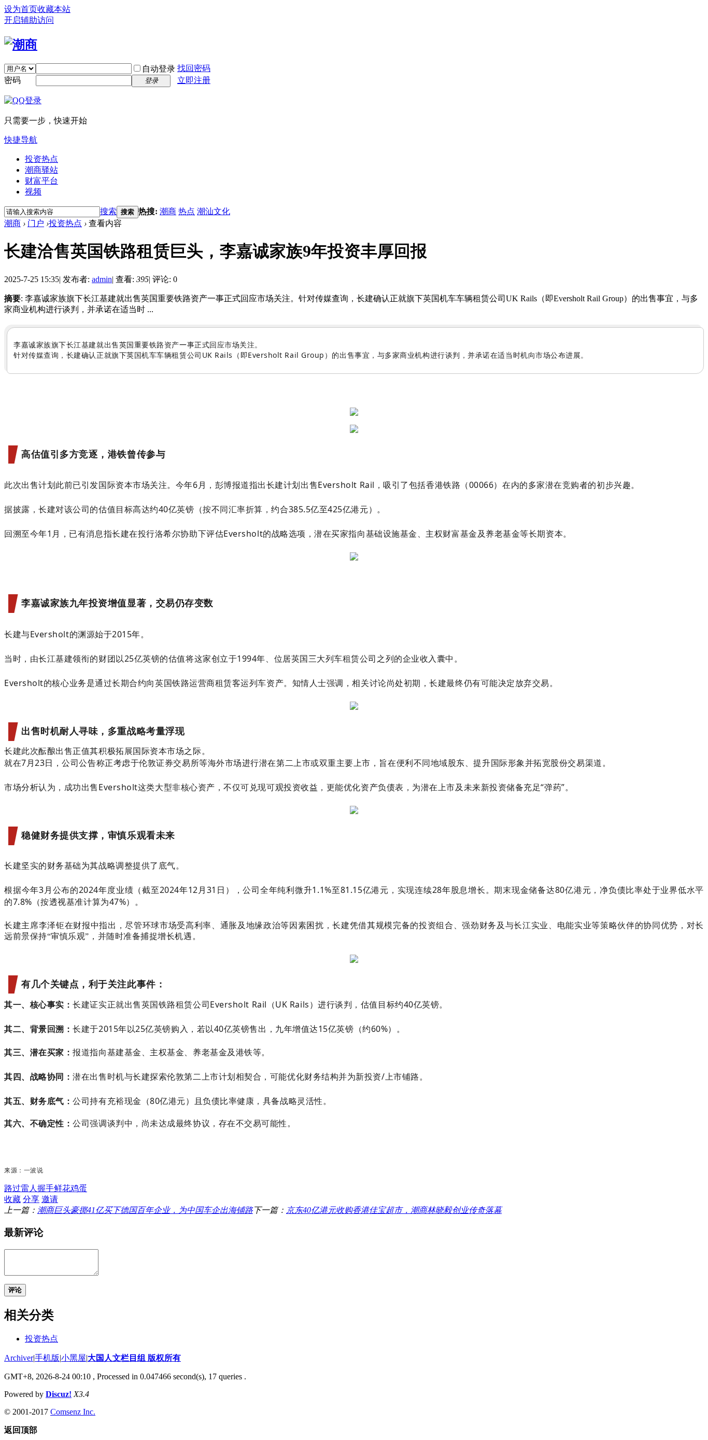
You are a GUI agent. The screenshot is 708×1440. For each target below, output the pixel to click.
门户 (35, 223)
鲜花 (62, 1188)
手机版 (47, 1357)
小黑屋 (73, 1357)
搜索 (108, 211)
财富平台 (41, 180)
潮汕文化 (213, 211)
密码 (12, 80)
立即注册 (193, 80)
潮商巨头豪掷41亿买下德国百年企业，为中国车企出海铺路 (145, 1210)
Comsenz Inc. (72, 1411)
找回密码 (193, 68)
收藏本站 (53, 9)
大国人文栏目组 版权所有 (134, 1357)
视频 (33, 191)
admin (102, 279)
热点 (186, 211)
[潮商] (20, 44)
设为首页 (20, 9)
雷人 (29, 1188)
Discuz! (59, 1394)
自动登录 (158, 68)
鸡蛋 (78, 1188)
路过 (12, 1188)
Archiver (18, 1357)
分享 (31, 1199)
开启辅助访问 (29, 20)
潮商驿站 (41, 169)
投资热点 (41, 159)
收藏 (12, 1199)
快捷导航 (20, 139)
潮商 (168, 211)
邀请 (49, 1199)
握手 (45, 1188)
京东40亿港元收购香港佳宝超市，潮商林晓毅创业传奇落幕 (394, 1210)
